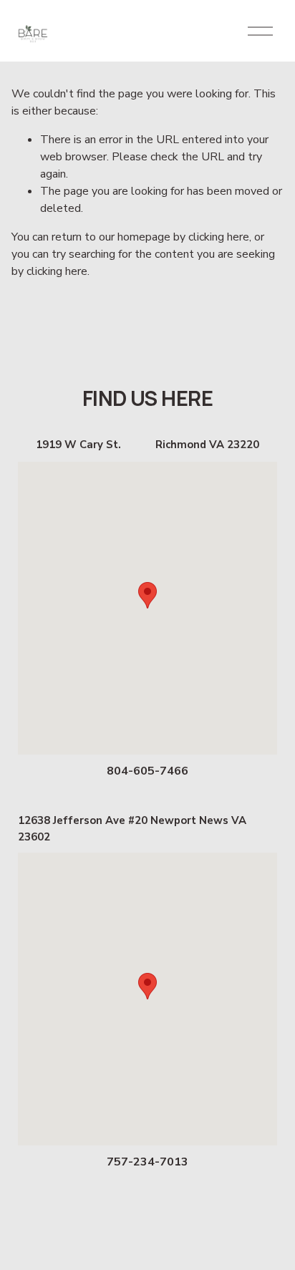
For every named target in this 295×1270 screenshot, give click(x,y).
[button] (147, 595)
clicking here (218, 237)
